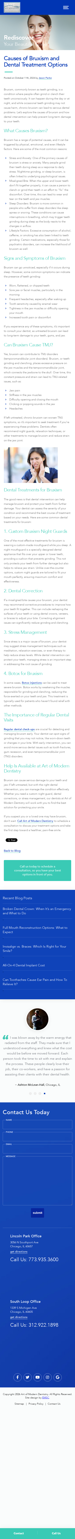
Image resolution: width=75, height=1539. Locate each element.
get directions (18, 1252)
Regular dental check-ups (19, 729)
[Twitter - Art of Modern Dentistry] (27, 1377)
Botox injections (32, 683)
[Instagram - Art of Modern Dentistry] (48, 1377)
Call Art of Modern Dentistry (35, 821)
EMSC (45, 1397)
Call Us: (34, 1259)
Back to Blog (12, 851)
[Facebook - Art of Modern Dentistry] (17, 1377)
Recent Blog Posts (17, 898)
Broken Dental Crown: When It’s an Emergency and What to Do (37, 911)
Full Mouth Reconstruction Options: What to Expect (35, 929)
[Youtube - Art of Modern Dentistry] (37, 1377)
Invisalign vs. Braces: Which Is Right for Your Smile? (34, 948)
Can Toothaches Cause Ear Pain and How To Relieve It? (35, 982)
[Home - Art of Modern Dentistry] (12, 7)
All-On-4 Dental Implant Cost (24, 965)
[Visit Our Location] (58, 1377)
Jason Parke (45, 78)
